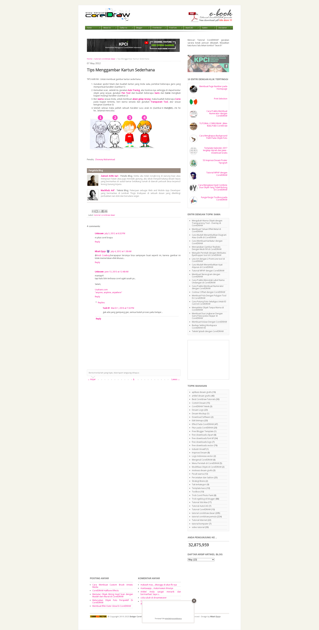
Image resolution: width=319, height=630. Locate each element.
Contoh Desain (199, 402)
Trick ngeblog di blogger (203, 498)
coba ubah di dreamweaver (154, 597)
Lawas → (175, 379)
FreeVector (157, 28)
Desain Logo (198, 409)
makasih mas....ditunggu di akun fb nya (159, 584)
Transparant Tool (159, 101)
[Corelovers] (208, 71)
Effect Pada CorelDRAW (203, 424)
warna (101, 99)
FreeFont (173, 28)
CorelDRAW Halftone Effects (105, 590)
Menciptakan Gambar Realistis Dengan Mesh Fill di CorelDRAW (206, 248)
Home (89, 28)
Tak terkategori (199, 484)
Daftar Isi (123, 28)
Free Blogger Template (202, 431)
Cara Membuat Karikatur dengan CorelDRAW (207, 242)
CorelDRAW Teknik (200, 406)
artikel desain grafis (201, 395)
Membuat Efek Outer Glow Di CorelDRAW (111, 606)
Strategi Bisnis (198, 481)
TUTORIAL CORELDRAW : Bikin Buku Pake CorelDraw (213, 124)
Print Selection (220, 98)
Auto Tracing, (134, 90)
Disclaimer (222, 28)
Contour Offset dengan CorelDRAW (208, 292)
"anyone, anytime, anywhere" (108, 292)
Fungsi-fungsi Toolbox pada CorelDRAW (214, 198)
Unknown (99, 233)
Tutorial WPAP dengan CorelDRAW (216, 173)
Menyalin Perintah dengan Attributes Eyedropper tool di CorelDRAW (209, 254)
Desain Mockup (199, 413)
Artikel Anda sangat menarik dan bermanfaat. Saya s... (161, 592)
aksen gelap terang (141, 99)
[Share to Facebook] (103, 211)
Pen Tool (126, 93)
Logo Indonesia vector (202, 456)
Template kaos (199, 488)
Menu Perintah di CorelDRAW (205, 463)
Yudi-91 (106, 308)
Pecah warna (198, 473)
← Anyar (92, 379)
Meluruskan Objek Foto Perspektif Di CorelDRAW (112, 601)
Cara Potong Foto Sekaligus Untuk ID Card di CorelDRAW (209, 302)
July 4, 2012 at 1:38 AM (121, 251)
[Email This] (93, 211)
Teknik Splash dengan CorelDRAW (208, 331)
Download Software (201, 417)
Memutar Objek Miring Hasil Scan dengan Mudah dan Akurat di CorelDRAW (112, 595)
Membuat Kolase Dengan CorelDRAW (209, 321)
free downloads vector (202, 445)
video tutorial (198, 527)
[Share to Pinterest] (106, 211)
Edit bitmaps (198, 420)
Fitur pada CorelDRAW (202, 427)
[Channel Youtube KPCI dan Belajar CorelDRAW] (133, 51)
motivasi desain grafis (202, 470)
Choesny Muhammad (105, 159)
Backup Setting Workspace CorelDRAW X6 (204, 326)
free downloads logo (202, 442)
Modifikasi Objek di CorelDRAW (206, 466)
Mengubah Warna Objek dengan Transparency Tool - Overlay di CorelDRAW (207, 223)
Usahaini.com (101, 289)
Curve (178, 99)
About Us (107, 28)
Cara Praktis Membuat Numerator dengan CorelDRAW (217, 113)
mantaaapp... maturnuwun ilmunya (157, 588)
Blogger (139, 28)
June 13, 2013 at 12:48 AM (116, 271)
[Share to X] (99, 211)
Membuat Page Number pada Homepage (213, 87)
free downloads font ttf (203, 438)
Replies (101, 302)
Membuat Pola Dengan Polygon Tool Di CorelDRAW (209, 296)
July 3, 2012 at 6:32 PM (115, 233)
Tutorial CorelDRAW (201, 509)
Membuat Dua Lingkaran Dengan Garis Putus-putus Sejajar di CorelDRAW (207, 316)
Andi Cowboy (103, 255)
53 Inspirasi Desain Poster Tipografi (215, 161)
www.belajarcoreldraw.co (173, 619)
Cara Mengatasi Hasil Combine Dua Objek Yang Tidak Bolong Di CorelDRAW (212, 187)
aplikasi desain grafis (202, 392)
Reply (97, 241)
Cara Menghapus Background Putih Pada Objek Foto (213, 136)
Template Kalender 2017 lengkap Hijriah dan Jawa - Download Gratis (215, 150)
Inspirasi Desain (199, 452)
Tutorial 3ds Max (200, 502)
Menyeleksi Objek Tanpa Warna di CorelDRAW (208, 308)
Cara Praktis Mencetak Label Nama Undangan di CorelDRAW (208, 281)
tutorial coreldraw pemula (204, 516)
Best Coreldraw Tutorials (203, 399)
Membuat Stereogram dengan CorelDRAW (206, 275)
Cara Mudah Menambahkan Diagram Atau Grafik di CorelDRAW (209, 236)
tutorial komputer (200, 523)
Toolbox (196, 491)
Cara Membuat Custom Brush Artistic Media (112, 585)
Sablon (205, 28)
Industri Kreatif (199, 449)
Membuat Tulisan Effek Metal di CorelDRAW (206, 230)
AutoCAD (189, 28)
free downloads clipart (202, 434)
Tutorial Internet (199, 520)
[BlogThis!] (96, 211)
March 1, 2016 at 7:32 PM (122, 308)
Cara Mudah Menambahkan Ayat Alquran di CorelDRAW (207, 265)
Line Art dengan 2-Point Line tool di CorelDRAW (208, 260)
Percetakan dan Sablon (202, 477)
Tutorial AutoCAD (200, 506)
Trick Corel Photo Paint (202, 495)
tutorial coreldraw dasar (104, 59)
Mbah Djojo (100, 251)
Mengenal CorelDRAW (202, 459)
